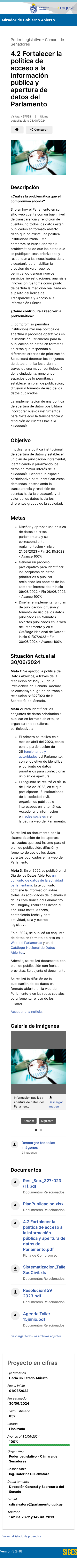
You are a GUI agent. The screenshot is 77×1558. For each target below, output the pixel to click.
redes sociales (35, 816)
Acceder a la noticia (26, 1011)
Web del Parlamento (26, 943)
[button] (17, 129)
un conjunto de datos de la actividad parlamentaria (37, 880)
